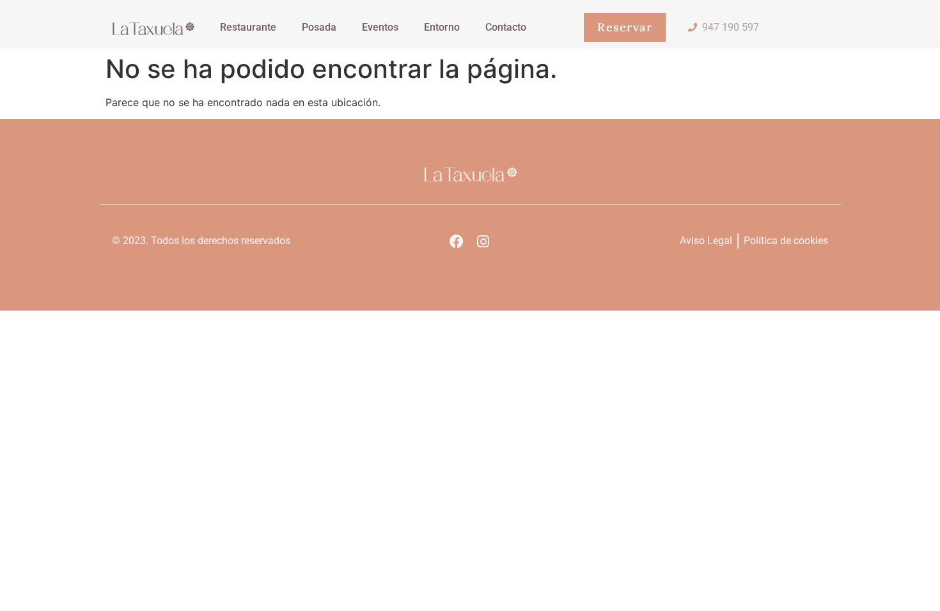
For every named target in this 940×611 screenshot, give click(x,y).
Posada (319, 27)
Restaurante (248, 27)
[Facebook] (456, 241)
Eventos (380, 27)
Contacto (505, 27)
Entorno (442, 27)
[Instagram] (482, 241)
